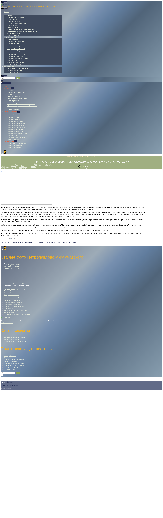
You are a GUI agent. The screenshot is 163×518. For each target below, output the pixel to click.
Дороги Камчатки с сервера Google (15, 341)
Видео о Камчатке (13, 27)
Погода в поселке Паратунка (16, 53)
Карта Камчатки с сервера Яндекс (18, 68)
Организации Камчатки (11, 367)
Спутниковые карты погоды (16, 62)
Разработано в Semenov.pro (9, 385)
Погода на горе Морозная (15, 51)
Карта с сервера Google (14, 70)
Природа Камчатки (13, 25)
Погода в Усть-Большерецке (16, 55)
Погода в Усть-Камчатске (15, 57)
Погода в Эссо (12, 60)
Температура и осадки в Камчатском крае (17, 310)
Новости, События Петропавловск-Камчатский (81, 157)
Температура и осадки (14, 64)
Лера (86, 166)
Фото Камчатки (12, 20)
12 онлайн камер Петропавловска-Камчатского (22, 31)
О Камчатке (7, 14)
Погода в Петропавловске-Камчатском (16, 289)
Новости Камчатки (13, 35)
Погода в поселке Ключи (15, 47)
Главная (6, 12)
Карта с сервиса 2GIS (14, 72)
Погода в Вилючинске (14, 45)
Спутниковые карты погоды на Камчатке (17, 314)
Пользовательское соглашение (14, 366)
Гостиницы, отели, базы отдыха (17, 23)
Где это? (10, 16)
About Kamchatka (9, 369)
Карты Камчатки (9, 66)
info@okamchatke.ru (7, 323)
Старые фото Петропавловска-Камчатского (21, 29)
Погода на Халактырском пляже (17, 59)
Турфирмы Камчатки (13, 22)
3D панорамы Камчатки (14, 33)
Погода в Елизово (13, 43)
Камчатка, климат (12, 39)
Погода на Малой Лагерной (16, 49)
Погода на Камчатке (10, 37)
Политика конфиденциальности (14, 364)
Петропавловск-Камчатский (16, 18)
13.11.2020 (84, 168)
